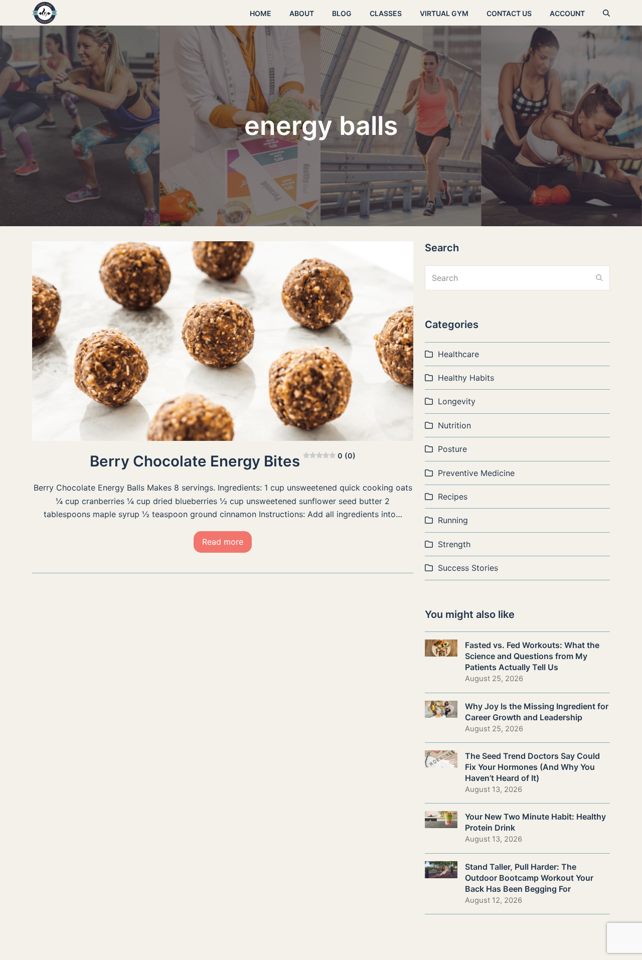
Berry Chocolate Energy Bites (223, 461)
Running (453, 520)
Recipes (452, 497)
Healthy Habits (466, 378)
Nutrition (454, 425)
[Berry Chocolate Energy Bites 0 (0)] (222, 340)
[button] (606, 13)
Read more (222, 542)
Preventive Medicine (476, 473)
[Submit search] (599, 278)
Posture (452, 449)
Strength (454, 544)
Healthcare (458, 354)
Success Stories (468, 568)
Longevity (456, 401)
